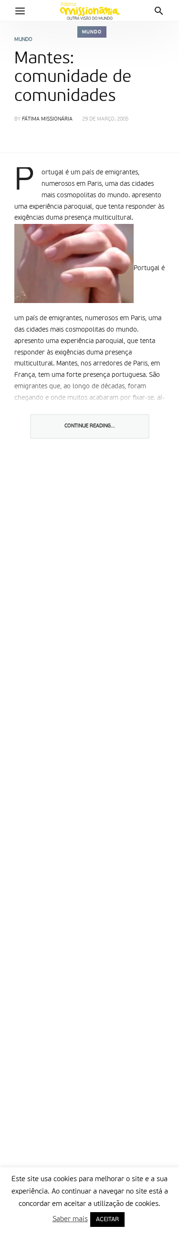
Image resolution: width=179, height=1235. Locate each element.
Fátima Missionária (47, 119)
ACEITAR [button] (107, 1219)
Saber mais (70, 1219)
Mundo (92, 32)
